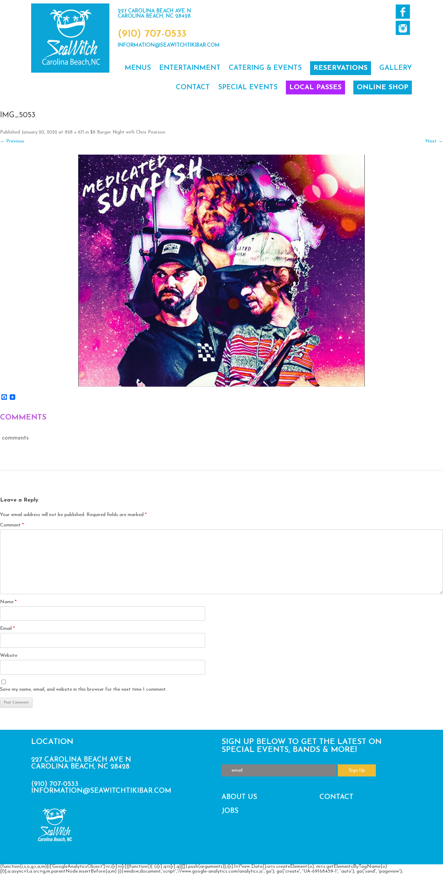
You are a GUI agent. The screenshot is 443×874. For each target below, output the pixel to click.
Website (8, 655)
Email (7, 628)
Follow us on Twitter (403, 28)
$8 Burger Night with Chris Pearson (127, 132)
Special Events (248, 87)
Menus (138, 68)
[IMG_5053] (221, 271)
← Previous (12, 141)
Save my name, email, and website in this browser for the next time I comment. (83, 689)
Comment (12, 525)
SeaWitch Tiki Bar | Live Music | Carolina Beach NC (70, 38)
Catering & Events (265, 68)
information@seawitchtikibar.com (169, 45)
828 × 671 (74, 132)
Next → (434, 141)
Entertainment (189, 68)
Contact (193, 87)
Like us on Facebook (403, 11)
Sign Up (357, 770)
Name (8, 602)
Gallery (395, 68)
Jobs (230, 811)
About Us (239, 797)
